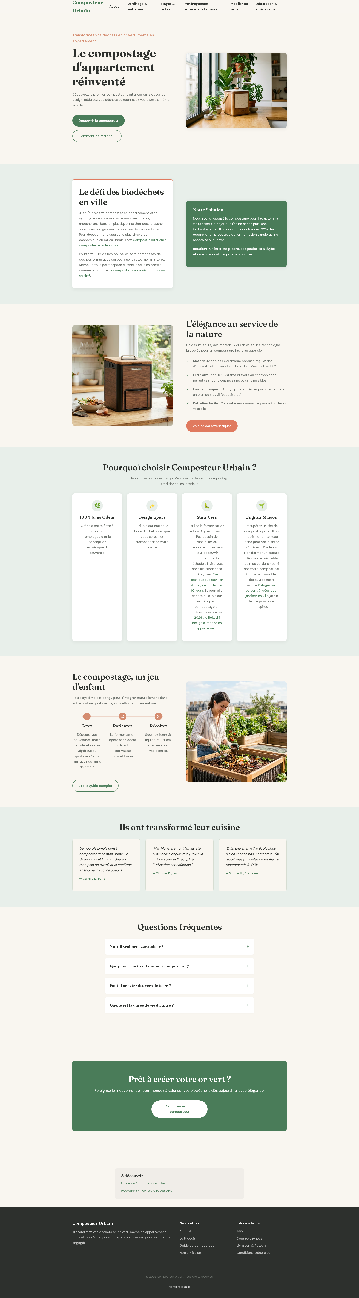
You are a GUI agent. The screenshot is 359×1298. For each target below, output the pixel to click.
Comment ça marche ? (97, 136)
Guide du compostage (197, 1245)
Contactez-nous (249, 1238)
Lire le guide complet (95, 785)
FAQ (240, 1231)
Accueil (115, 6)
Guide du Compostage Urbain (144, 1183)
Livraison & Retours (252, 1245)
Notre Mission (190, 1252)
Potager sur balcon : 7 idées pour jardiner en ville (261, 590)
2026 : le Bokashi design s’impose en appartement (207, 623)
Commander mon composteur (179, 1109)
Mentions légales (180, 1287)
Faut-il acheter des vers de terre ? (140, 985)
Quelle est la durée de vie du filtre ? (142, 1005)
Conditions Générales (253, 1252)
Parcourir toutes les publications (146, 1191)
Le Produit (187, 1238)
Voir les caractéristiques (212, 426)
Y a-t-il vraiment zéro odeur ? (136, 946)
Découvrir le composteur (99, 120)
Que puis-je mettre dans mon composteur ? (149, 966)
